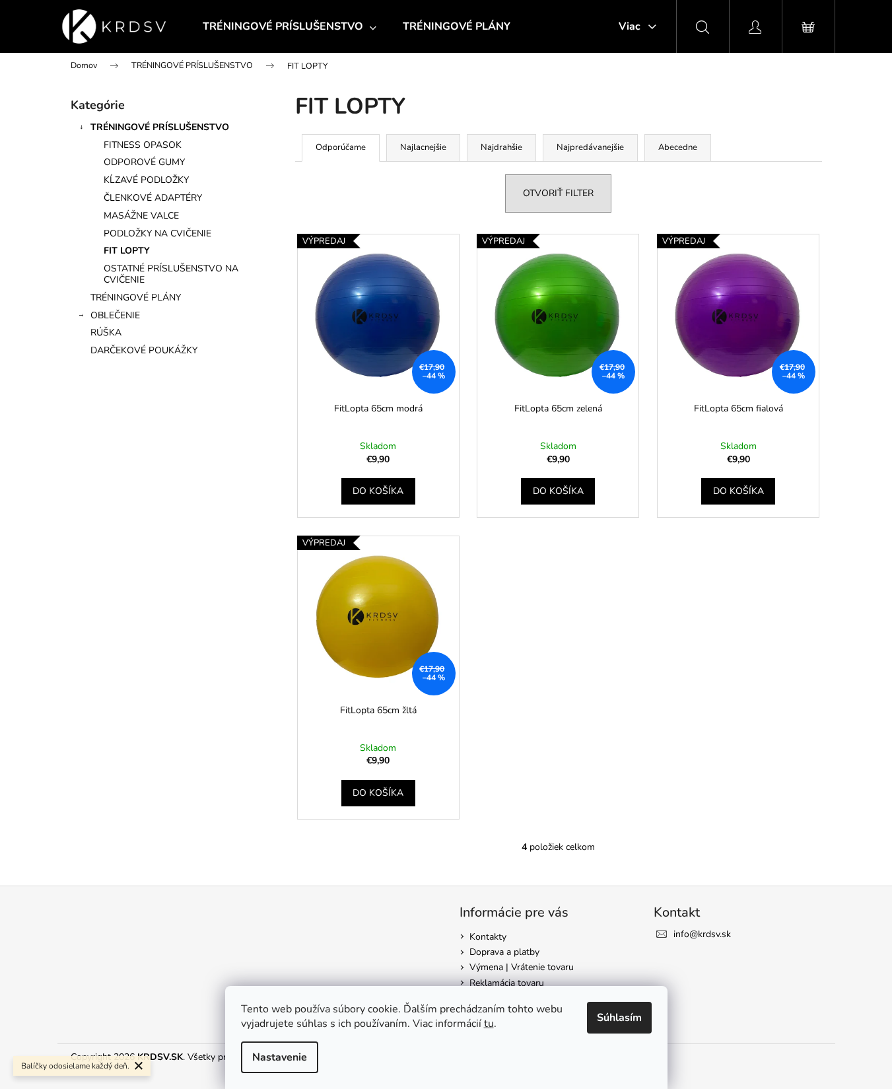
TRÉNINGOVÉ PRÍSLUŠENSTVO (159, 127)
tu (489, 1023)
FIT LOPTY (127, 250)
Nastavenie (279, 1057)
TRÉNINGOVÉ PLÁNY (135, 297)
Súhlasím (619, 1017)
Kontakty (487, 937)
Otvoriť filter (558, 193)
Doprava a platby (504, 952)
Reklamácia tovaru (506, 983)
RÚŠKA (105, 332)
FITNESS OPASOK (143, 145)
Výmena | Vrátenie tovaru (521, 967)
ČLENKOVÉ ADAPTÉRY (153, 198)
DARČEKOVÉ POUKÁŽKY (143, 350)
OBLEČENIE (115, 315)
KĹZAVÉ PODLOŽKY (146, 180)
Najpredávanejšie (590, 147)
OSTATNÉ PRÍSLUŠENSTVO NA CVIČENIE (171, 274)
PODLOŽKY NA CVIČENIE (157, 233)
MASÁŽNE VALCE (141, 215)
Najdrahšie (501, 147)
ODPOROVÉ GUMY (144, 162)
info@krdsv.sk (702, 934)
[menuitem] (289, 26)
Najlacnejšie (423, 147)
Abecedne (677, 147)
